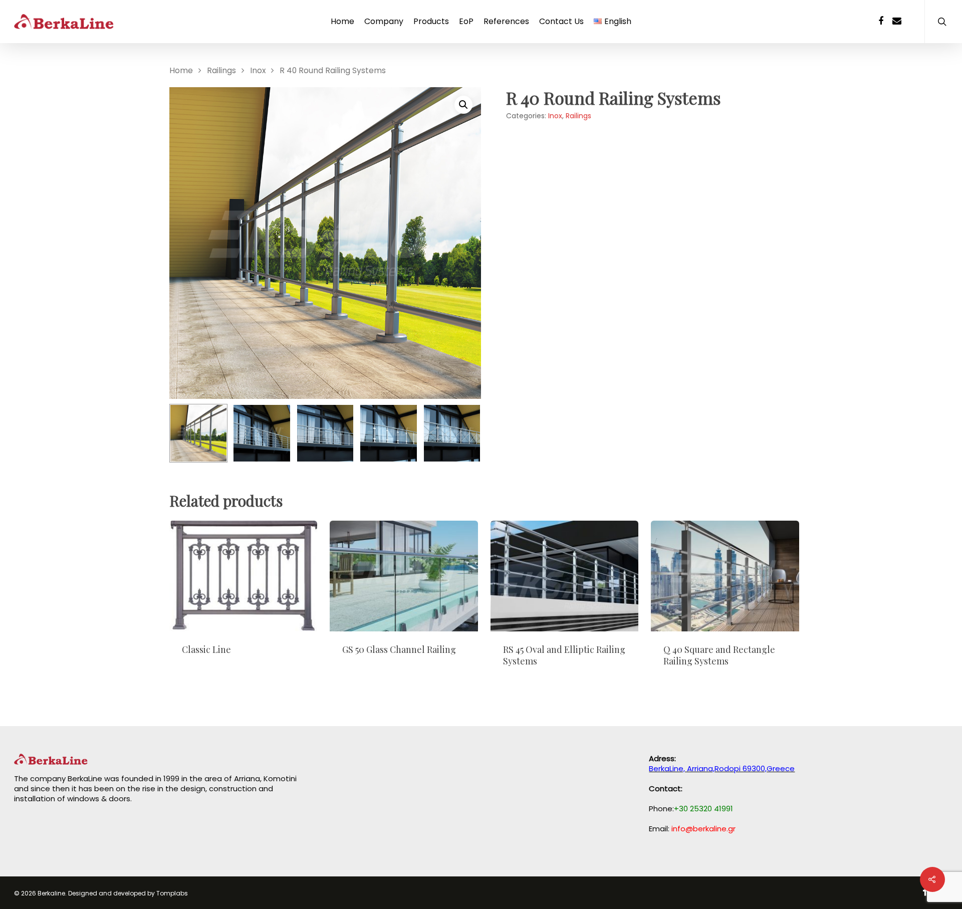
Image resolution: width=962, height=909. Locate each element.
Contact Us (561, 22)
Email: (692, 828)
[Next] (462, 434)
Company (383, 22)
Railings (221, 70)
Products (431, 22)
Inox (258, 70)
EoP (466, 22)
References (506, 22)
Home (342, 22)
